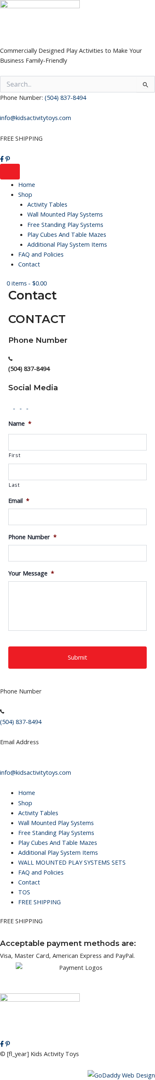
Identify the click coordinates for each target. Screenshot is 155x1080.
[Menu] (10, 172)
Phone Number (32, 537)
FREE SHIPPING (39, 902)
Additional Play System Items (67, 244)
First (14, 455)
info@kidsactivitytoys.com (35, 117)
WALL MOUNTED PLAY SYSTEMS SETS (72, 862)
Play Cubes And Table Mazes (66, 234)
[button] (11, 406)
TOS (24, 892)
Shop (25, 194)
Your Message (31, 573)
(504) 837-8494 (65, 97)
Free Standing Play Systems (65, 224)
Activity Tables (47, 204)
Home (26, 184)
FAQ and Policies (41, 254)
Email (18, 501)
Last (14, 484)
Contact (29, 264)
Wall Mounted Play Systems (65, 214)
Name (19, 423)
